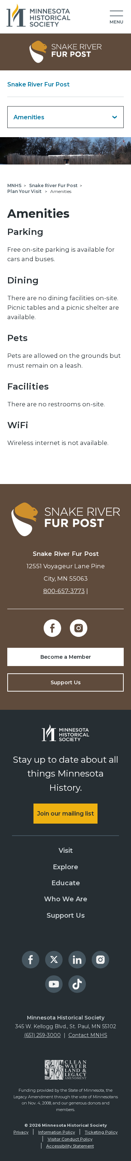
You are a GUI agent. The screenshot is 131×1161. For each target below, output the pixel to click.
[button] (116, 17)
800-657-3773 (64, 591)
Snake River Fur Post (38, 84)
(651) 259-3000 (42, 1035)
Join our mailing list (65, 813)
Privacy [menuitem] (20, 1132)
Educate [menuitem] (65, 883)
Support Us (66, 682)
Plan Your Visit (25, 191)
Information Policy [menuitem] (56, 1132)
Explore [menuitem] (65, 867)
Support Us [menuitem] (66, 916)
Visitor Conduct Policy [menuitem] (70, 1139)
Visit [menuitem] (66, 851)
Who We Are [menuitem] (65, 899)
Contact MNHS (87, 1035)
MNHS (14, 185)
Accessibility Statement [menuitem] (70, 1146)
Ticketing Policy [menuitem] (101, 1132)
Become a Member (65, 657)
